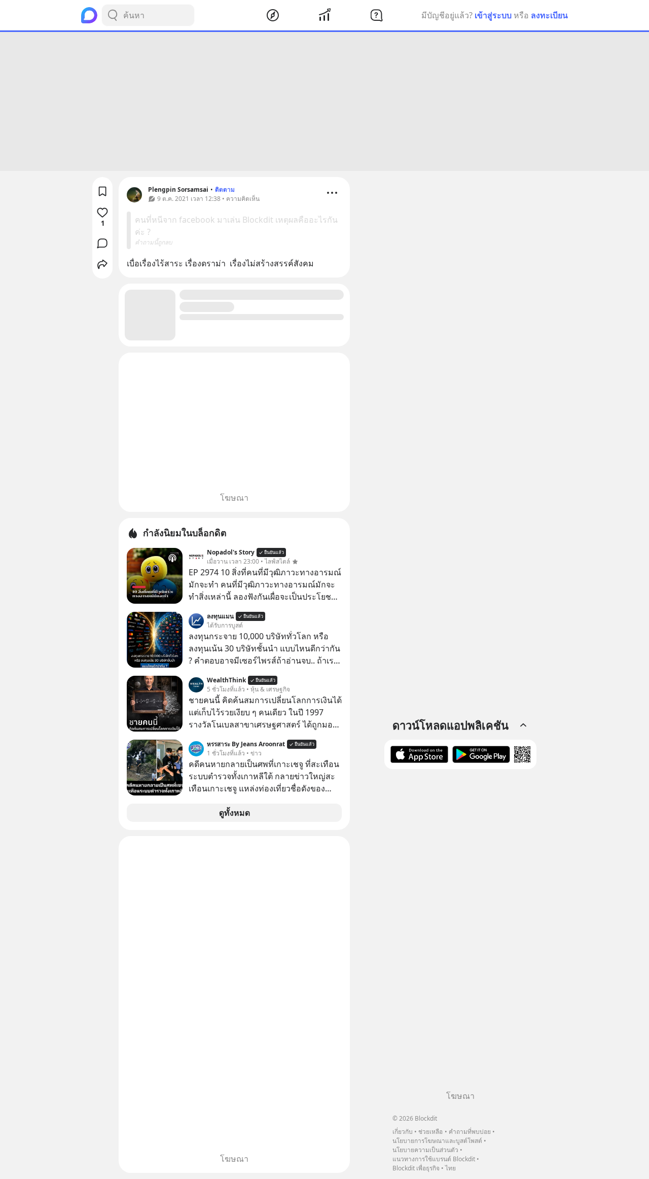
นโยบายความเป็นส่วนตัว (425, 1150)
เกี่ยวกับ (402, 1131)
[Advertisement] (324, 101)
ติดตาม (225, 189)
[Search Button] (112, 15)
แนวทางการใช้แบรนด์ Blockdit (433, 1159)
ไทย (450, 1168)
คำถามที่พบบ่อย (470, 1131)
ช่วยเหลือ (430, 1131)
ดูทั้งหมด (234, 812)
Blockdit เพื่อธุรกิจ (416, 1168)
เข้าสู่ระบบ (493, 15)
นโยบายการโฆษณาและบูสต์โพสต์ (437, 1140)
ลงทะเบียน (549, 15)
